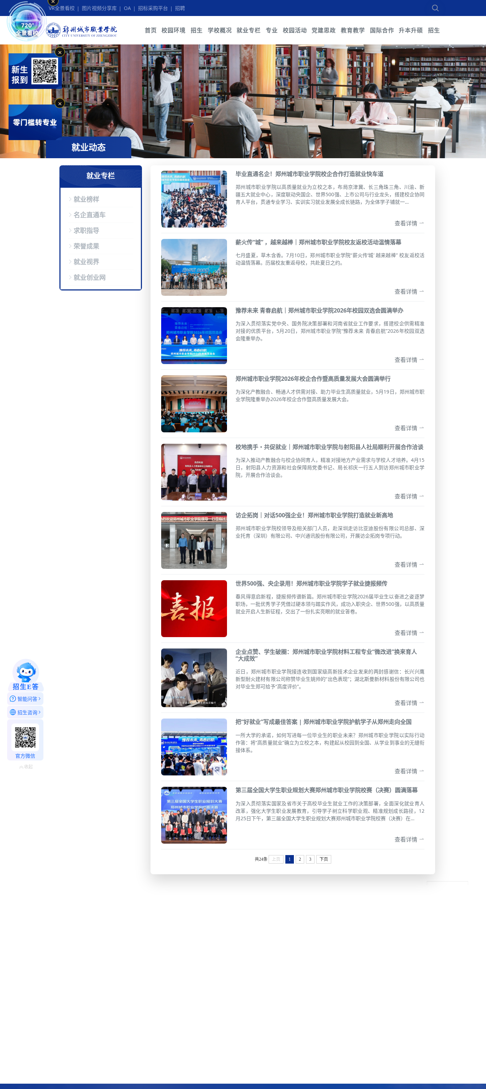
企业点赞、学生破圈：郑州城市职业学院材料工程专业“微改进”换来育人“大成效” (326, 655)
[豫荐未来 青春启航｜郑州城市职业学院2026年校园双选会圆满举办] (194, 335)
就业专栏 (249, 30)
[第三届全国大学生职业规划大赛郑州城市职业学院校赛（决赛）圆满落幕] (194, 815)
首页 (151, 30)
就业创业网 (90, 277)
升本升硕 (411, 30)
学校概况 (220, 30)
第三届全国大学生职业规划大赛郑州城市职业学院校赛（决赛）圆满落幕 (327, 790)
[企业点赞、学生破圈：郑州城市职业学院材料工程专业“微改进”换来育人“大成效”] (194, 677)
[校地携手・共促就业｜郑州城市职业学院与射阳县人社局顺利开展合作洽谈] (194, 472)
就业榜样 (86, 199)
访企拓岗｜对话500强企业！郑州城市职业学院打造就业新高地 (314, 515)
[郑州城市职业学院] (81, 30)
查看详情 (407, 223)
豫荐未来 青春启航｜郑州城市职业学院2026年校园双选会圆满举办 (319, 310)
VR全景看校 (62, 8)
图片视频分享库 (99, 8)
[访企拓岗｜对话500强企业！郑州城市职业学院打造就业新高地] (194, 540)
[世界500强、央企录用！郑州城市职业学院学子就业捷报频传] (194, 608)
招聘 (180, 8)
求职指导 (86, 230)
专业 (272, 30)
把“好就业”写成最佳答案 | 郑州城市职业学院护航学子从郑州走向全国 (324, 722)
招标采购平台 (153, 8)
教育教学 (353, 30)
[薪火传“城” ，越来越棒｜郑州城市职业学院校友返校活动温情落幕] (194, 267)
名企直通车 (90, 214)
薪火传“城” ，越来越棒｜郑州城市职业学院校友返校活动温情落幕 (318, 242)
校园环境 (174, 30)
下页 (323, 859)
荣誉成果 (86, 246)
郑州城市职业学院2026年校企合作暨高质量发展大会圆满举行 (313, 379)
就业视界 (86, 261)
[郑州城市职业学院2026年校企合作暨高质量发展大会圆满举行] (194, 403)
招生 (197, 30)
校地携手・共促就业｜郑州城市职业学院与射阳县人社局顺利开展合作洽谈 (329, 447)
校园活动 (295, 30)
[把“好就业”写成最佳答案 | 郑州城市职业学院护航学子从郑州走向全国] (194, 747)
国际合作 (382, 30)
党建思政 (324, 30)
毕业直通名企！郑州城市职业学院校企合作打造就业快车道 (310, 174)
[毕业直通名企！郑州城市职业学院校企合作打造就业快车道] (194, 199)
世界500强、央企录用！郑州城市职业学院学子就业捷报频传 (311, 583)
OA (127, 8)
